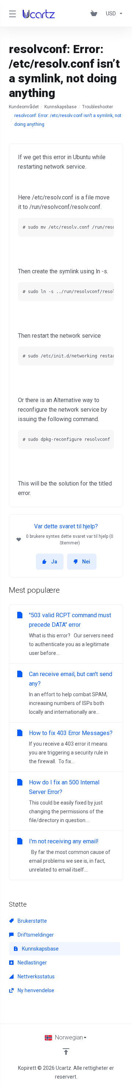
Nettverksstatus (35, 976)
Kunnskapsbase (60, 106)
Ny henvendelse (35, 990)
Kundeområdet (24, 106)
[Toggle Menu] (11, 13)
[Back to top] (66, 1051)
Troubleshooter (97, 106)
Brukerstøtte (31, 921)
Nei (86, 562)
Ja (54, 562)
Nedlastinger (31, 963)
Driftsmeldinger (35, 935)
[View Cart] (95, 13)
